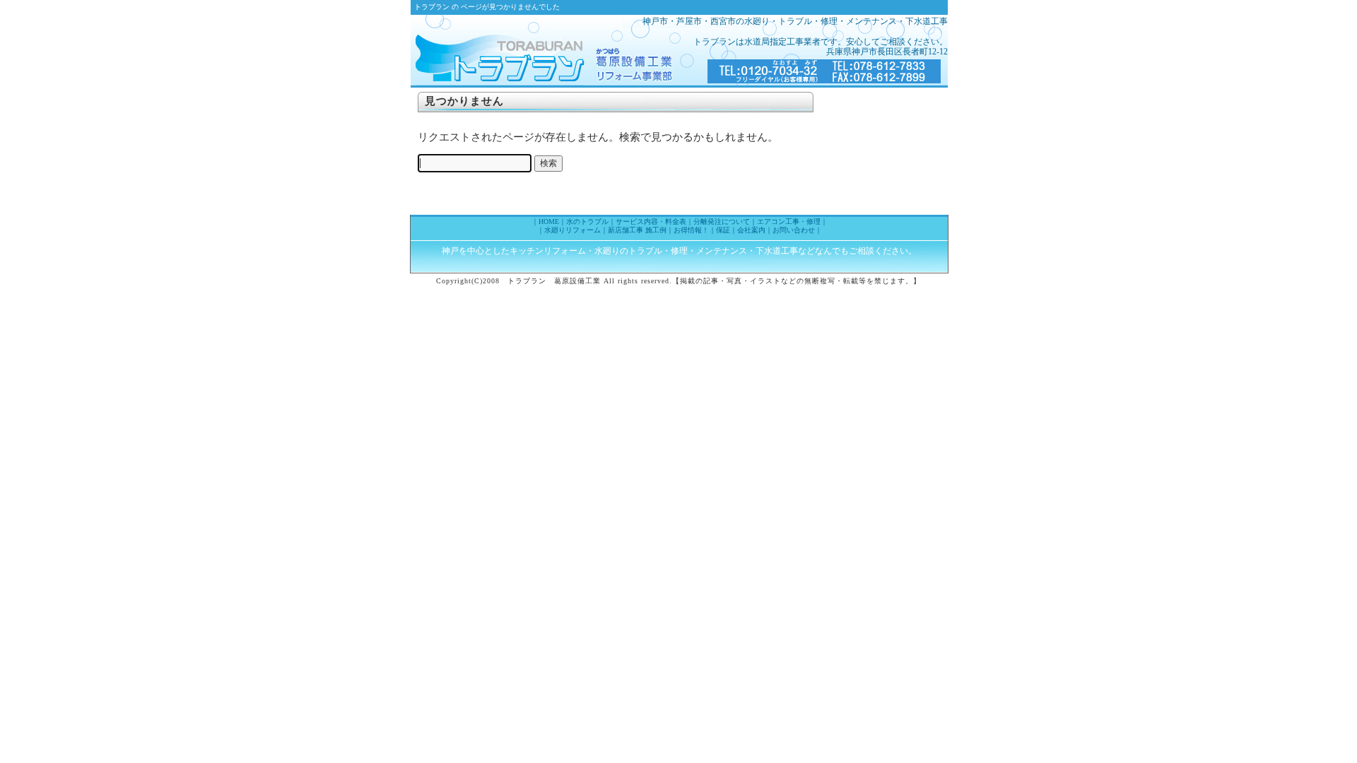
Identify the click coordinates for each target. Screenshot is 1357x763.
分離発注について (721, 221)
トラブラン (524, 49)
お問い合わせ (794, 230)
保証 (723, 230)
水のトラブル (587, 221)
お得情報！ (691, 230)
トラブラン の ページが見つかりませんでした (487, 7)
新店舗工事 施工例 (637, 230)
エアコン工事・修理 (789, 221)
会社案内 (751, 230)
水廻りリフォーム (572, 230)
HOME (549, 221)
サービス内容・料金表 (651, 221)
